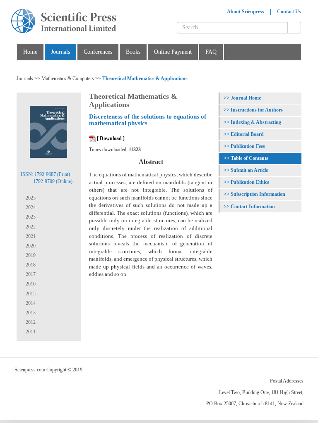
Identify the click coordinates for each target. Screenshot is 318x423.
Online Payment (173, 52)
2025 (30, 198)
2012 (30, 322)
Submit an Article (249, 170)
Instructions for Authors (257, 110)
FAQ (211, 52)
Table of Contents (249, 158)
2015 (30, 294)
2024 (30, 207)
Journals (60, 52)
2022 (30, 227)
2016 (30, 284)
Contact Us (289, 11)
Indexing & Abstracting (256, 122)
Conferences (98, 52)
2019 (30, 255)
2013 (30, 313)
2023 (30, 217)
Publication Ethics (250, 182)
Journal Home (246, 98)
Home (30, 52)
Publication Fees (248, 146)
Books (133, 52)
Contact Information (253, 206)
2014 (30, 303)
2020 (30, 246)
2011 (30, 332)
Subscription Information (258, 194)
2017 (30, 274)
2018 (30, 265)
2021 (30, 236)
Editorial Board (247, 134)
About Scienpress (245, 11)
